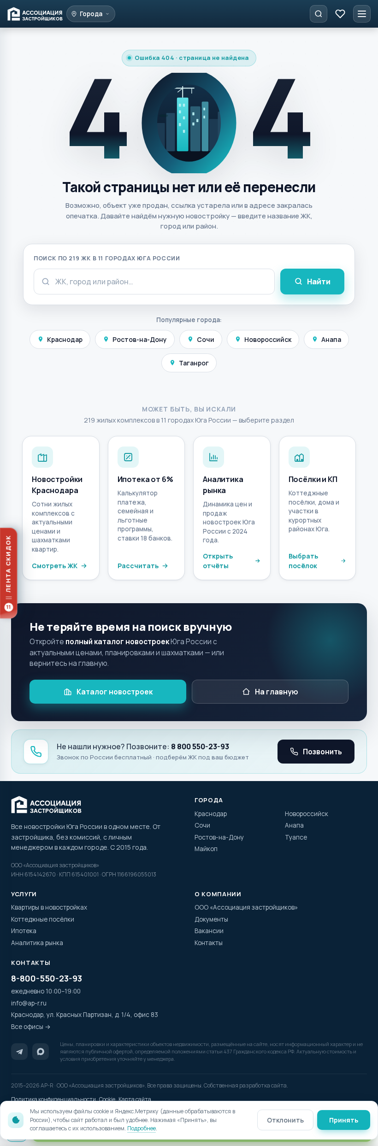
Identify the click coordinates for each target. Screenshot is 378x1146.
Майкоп (206, 849)
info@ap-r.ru (29, 1003)
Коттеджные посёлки (42, 919)
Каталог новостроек (115, 692)
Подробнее (141, 1128)
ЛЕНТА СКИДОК (8, 572)
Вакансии (209, 931)
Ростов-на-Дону (139, 339)
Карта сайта (134, 1099)
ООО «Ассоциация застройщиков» (246, 907)
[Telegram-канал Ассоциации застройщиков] (19, 1051)
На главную (276, 692)
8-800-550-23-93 (46, 978)
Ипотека (23, 931)
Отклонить (285, 1120)
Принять (343, 1120)
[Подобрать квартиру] (318, 14)
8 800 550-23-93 (200, 746)
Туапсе (296, 837)
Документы (211, 919)
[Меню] (362, 14)
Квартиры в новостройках (49, 907)
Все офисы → (31, 1027)
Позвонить (322, 751)
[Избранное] (340, 14)
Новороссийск (267, 339)
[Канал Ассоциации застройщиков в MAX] (40, 1051)
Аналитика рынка (37, 943)
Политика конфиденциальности (53, 1099)
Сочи (205, 339)
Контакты (209, 943)
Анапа (331, 339)
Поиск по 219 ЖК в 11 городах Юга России (107, 258)
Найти (319, 281)
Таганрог (194, 362)
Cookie (107, 1099)
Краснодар (65, 339)
